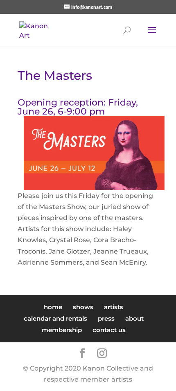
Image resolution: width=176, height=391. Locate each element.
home (53, 307)
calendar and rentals (55, 318)
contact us (109, 330)
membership (62, 330)
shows (83, 307)
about (134, 318)
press (106, 318)
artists (113, 307)
